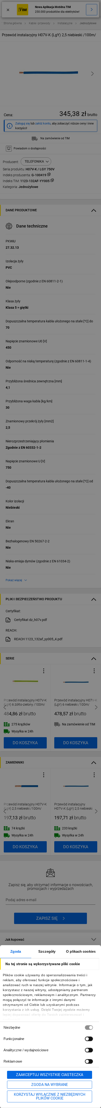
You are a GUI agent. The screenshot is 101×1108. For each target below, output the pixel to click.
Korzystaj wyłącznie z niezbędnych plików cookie (49, 1096)
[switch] (89, 1038)
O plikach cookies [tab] (81, 951)
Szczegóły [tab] (46, 951)
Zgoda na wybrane (49, 1084)
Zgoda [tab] (15, 951)
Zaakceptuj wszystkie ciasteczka (49, 1074)
